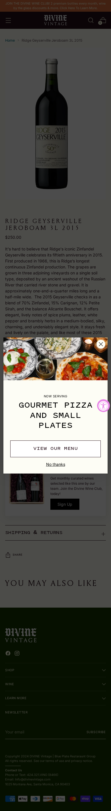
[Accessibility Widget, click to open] (103, 405)
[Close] (100, 344)
